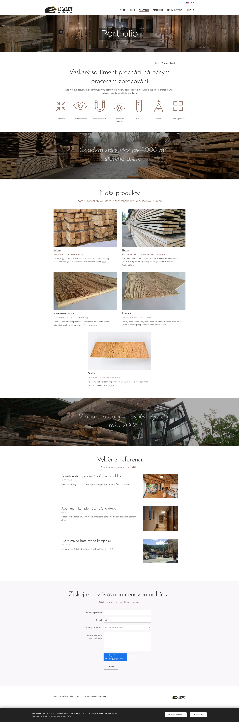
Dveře (91, 373)
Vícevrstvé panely (64, 313)
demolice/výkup (91, 696)
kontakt (102, 696)
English (172, 63)
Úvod (56, 696)
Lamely (126, 313)
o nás (62, 696)
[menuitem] (123, 10)
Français (165, 63)
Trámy (57, 250)
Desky (125, 250)
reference (79, 696)
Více (104, 261)
